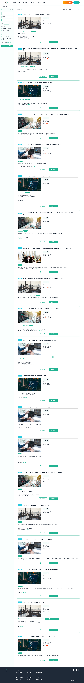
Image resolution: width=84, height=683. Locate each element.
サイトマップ (38, 677)
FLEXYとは (19, 2)
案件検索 (17, 670)
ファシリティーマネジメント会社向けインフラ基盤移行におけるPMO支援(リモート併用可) (42, 472)
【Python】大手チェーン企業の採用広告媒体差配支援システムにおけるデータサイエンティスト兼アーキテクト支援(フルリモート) (50, 49)
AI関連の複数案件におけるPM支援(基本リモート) (34, 602)
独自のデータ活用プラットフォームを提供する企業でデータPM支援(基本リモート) (40, 569)
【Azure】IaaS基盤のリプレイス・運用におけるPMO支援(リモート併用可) (39, 82)
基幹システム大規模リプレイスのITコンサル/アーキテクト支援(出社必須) (39, 407)
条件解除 (11, 9)
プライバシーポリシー (39, 679)
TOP (2, 6)
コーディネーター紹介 (31, 2)
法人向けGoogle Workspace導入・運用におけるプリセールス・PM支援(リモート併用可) (42, 144)
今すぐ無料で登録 (39, 672)
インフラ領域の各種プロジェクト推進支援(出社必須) (34, 375)
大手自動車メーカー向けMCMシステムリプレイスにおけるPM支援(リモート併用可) (41, 308)
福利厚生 (28, 674)
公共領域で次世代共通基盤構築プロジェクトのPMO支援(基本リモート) (38, 539)
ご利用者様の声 (29, 677)
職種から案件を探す (19, 672)
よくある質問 (29, 672)
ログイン (37, 670)
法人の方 (44, 2)
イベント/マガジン (38, 2)
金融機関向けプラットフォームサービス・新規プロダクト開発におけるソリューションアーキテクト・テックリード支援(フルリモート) (50, 213)
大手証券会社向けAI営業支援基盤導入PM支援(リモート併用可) (37, 14)
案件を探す (15, 2)
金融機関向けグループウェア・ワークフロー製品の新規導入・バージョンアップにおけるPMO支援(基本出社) (46, 114)
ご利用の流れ (25, 2)
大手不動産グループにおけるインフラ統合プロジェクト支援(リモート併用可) (39, 636)
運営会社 (37, 674)
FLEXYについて (29, 670)
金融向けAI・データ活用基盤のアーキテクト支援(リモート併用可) (37, 505)
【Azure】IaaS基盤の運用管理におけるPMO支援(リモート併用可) (37, 176)
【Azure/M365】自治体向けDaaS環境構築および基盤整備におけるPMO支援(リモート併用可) (43, 278)
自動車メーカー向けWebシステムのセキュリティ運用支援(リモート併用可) (39, 437)
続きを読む (34, 38)
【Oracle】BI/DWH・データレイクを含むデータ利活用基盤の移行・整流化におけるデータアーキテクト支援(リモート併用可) (49, 248)
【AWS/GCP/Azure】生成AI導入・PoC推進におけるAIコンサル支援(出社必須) (40, 340)
